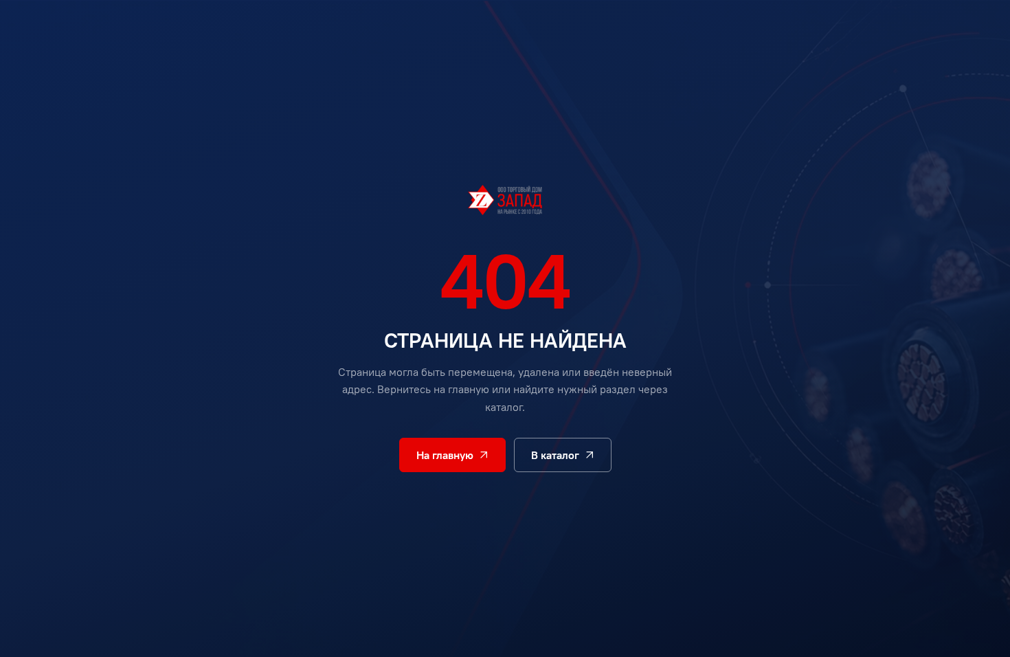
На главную (444, 455)
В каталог (555, 455)
